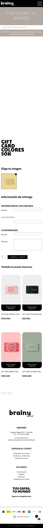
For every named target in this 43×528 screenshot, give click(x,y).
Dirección (21, 477)
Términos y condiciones (21, 456)
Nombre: (4, 210)
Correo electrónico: (8, 217)
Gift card (10, 27)
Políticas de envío (21, 458)
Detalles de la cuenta (21, 479)
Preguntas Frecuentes (22, 453)
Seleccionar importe (11, 307)
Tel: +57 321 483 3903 (21, 434)
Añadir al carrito (17, 257)
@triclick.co (31, 526)
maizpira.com (18, 526)
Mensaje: (4, 241)
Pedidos (21, 474)
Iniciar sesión (21, 472)
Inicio (4, 27)
